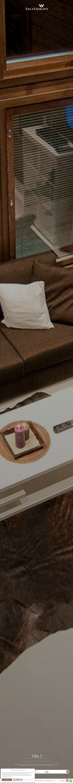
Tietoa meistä (48, 780)
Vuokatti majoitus (39, 780)
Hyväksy (7, 779)
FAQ (54, 780)
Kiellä (18, 779)
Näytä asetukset (28, 779)
